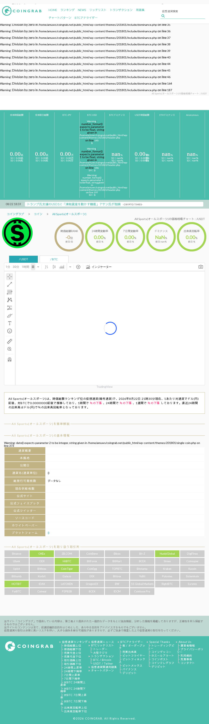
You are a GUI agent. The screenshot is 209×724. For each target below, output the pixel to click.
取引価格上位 (72, 660)
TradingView (104, 386)
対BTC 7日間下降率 (73, 703)
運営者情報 (188, 645)
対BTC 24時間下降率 (73, 690)
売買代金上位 (72, 653)
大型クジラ (100, 652)
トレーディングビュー (161, 647)
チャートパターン (102, 670)
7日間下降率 (72, 678)
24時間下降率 (73, 671)
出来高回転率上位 (75, 707)
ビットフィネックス (132, 661)
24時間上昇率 (73, 667)
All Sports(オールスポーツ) (69, 214)
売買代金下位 (72, 656)
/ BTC (54, 259)
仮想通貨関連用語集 (104, 667)
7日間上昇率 (72, 675)
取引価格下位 (72, 664)
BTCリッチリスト (102, 645)
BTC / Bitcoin (102, 659)
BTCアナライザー (131, 642)
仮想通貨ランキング (75, 642)
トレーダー (100, 649)
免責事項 (186, 659)
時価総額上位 (72, 645)
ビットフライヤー (133, 655)
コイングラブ (15, 214)
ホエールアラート (162, 655)
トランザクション (102, 656)
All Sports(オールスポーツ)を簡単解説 (41, 424)
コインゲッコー (161, 652)
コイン (38, 214)
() (48, 532)
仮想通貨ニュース (102, 642)
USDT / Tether (103, 663)
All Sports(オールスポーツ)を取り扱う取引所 (46, 547)
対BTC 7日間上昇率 (73, 696)
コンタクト (188, 663)
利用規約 (186, 655)
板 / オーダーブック (132, 647)
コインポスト (160, 659)
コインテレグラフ (162, 663)
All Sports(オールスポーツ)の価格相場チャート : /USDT (170, 219)
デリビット (129, 673)
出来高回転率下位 (75, 711)
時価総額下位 (72, 649)
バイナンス (129, 669)
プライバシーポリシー (190, 651)
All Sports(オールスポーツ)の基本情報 (41, 435)
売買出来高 (129, 652)
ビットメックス (132, 665)
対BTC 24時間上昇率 (73, 684)
